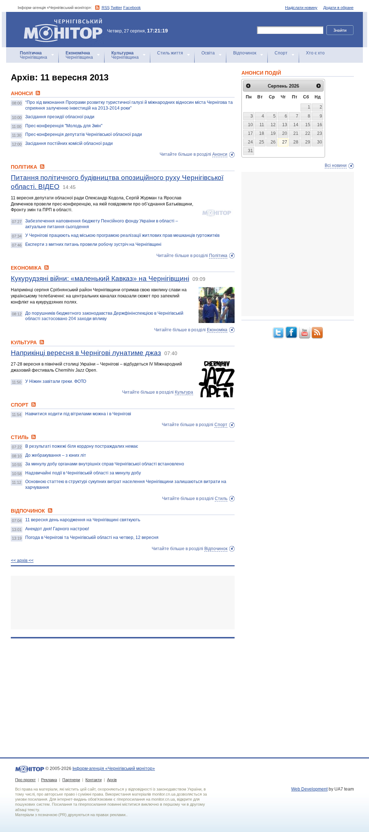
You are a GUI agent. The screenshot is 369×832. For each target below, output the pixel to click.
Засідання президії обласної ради (59, 116)
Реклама (49, 780)
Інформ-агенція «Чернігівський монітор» (59, 21)
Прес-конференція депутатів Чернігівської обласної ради (83, 134)
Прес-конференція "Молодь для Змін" (63, 125)
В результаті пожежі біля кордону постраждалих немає (81, 446)
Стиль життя (170, 53)
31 (250, 150)
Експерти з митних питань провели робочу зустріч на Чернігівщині (93, 244)
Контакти (93, 780)
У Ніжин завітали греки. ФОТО (55, 381)
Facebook (132, 7)
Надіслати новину (301, 7)
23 (319, 133)
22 (307, 133)
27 (284, 142)
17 (250, 133)
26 (273, 142)
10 (250, 124)
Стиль (221, 498)
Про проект (25, 780)
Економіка (217, 329)
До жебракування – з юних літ (55, 455)
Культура (184, 392)
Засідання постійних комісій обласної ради (69, 143)
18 (261, 133)
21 (295, 133)
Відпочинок (244, 53)
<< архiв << (22, 560)
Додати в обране (338, 7)
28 (295, 142)
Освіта (208, 53)
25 (261, 142)
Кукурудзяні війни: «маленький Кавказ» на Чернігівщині (100, 278)
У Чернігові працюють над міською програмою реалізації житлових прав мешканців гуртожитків (122, 235)
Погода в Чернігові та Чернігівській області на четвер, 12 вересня (92, 537)
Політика (218, 255)
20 (284, 133)
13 (284, 124)
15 (307, 124)
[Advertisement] (123, 603)
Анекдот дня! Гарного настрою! (57, 528)
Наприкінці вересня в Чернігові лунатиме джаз (86, 353)
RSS (106, 7)
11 (261, 124)
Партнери (71, 780)
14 (295, 124)
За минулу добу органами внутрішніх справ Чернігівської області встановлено (104, 463)
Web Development (309, 789)
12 (273, 124)
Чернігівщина (33, 55)
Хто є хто (315, 53)
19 (273, 133)
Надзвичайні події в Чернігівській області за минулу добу (83, 472)
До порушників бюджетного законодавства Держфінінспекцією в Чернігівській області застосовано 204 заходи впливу (104, 316)
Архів (112, 780)
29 (307, 142)
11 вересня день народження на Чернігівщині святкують (82, 519)
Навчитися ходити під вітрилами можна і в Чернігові (78, 413)
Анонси (219, 154)
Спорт (281, 53)
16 (319, 124)
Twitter (116, 7)
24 (250, 142)
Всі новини (336, 165)
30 (319, 142)
